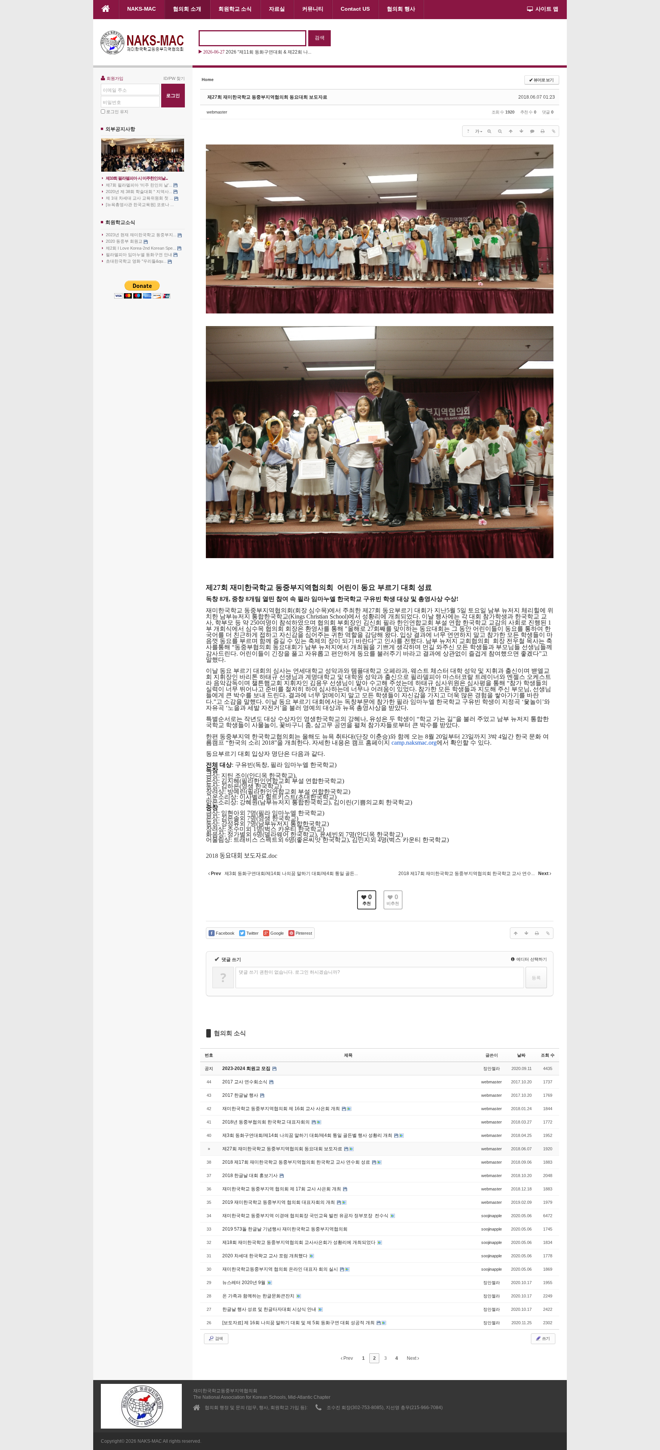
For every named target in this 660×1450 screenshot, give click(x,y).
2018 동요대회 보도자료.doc (241, 855)
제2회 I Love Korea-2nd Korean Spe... (141, 248)
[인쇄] (542, 131)
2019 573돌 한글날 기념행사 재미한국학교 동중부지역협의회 (285, 1229)
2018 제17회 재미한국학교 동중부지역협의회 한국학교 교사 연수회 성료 (296, 1162)
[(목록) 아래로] (521, 131)
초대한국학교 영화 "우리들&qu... (137, 261)
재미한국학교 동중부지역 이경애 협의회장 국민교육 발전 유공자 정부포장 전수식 (306, 1215)
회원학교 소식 (235, 9)
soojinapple (491, 1215)
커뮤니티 (313, 9)
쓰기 (545, 1338)
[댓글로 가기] (532, 131)
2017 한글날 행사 (240, 1095)
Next (412, 1358)
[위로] (510, 131)
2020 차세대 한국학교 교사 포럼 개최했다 (265, 1255)
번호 (209, 1055)
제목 (348, 1055)
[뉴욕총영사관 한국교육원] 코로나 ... (140, 204)
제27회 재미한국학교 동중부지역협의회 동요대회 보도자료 (267, 97)
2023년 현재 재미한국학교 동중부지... (142, 234)
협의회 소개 (187, 9)
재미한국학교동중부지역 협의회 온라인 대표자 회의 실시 (280, 1269)
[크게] (489, 131)
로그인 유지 (117, 111)
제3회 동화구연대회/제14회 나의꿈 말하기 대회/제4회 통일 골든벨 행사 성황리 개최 (307, 1135)
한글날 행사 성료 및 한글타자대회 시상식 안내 (269, 1309)
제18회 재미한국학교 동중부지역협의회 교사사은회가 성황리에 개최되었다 (299, 1242)
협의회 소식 (230, 1033)
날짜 (521, 1055)
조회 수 (548, 1055)
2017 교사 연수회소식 (245, 1082)
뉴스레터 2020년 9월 (244, 1282)
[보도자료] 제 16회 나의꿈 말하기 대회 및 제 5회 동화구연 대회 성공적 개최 (299, 1322)
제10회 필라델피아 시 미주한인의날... (137, 178)
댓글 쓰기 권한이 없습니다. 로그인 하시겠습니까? (289, 972)
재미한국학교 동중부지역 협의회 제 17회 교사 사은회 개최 (282, 1189)
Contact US (355, 9)
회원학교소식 (120, 222)
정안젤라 (491, 1068)
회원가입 (115, 78)
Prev (347, 1358)
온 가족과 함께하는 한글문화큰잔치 (259, 1296)
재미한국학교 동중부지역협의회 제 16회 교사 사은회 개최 (281, 1108)
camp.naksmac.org (414, 742)
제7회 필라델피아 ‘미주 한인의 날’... (139, 185)
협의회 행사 (401, 9)
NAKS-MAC (141, 9)
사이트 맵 (546, 9)
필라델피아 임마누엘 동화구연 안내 (139, 254)
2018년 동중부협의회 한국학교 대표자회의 (266, 1122)
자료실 (277, 9)
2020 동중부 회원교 (125, 241)
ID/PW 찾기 (174, 78)
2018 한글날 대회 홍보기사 (250, 1175)
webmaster (217, 112)
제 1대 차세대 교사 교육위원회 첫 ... (140, 198)
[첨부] (553, 131)
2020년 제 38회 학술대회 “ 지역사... (139, 191)
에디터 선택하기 (531, 959)
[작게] (500, 131)
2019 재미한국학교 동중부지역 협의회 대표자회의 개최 (279, 1202)
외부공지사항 (120, 129)
